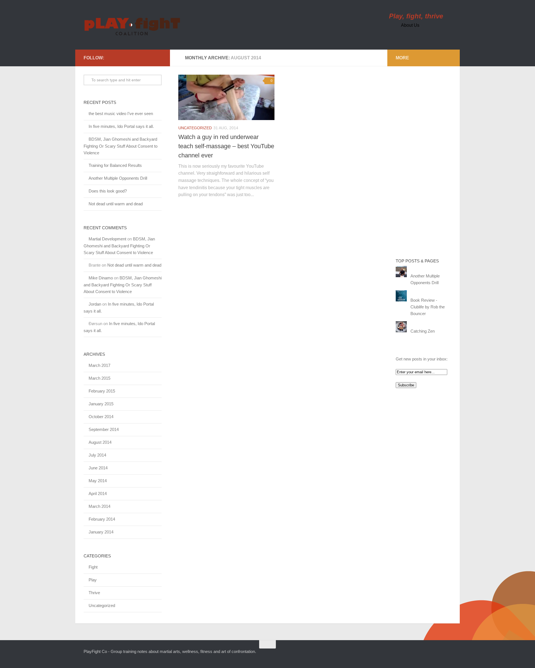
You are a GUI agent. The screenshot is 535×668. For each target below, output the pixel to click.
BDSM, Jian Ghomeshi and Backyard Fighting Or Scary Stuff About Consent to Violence (120, 146)
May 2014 (98, 480)
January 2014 (101, 532)
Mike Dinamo (101, 278)
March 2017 (99, 365)
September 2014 (104, 429)
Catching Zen (422, 331)
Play (93, 579)
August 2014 (100, 442)
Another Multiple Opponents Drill (118, 178)
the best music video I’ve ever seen (121, 113)
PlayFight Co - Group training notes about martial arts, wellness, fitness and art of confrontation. (170, 651)
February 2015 (102, 391)
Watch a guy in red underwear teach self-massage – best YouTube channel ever (226, 146)
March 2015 (99, 378)
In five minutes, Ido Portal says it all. (121, 126)
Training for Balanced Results (115, 165)
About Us (410, 25)
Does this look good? (108, 191)
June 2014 (98, 467)
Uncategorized (195, 128)
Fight (93, 567)
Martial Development (107, 239)
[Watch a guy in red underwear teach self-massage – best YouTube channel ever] (226, 97)
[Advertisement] (418, 158)
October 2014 (101, 416)
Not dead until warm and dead (116, 203)
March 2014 (99, 506)
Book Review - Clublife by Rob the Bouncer (427, 307)
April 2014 (98, 493)
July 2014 (97, 455)
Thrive (94, 592)
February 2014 (102, 519)
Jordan (95, 304)
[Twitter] (109, 57)
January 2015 (101, 403)
